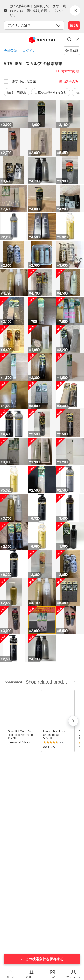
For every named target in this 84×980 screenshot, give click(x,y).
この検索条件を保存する (44, 958)
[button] (69, 40)
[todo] (78, 39)
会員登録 (10, 50)
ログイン (28, 50)
